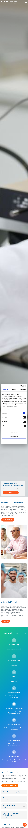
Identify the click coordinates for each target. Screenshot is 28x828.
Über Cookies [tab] (23, 389)
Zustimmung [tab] (5, 389)
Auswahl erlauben (14, 436)
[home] (9, 2)
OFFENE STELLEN (8, 520)
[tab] (14, 488)
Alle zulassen (14, 432)
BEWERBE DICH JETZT (10, 492)
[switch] (24, 417)
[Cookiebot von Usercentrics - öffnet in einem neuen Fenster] (20, 386)
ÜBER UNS (5, 621)
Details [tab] (14, 389)
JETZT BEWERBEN (10, 785)
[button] (25, 2)
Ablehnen (14, 441)
